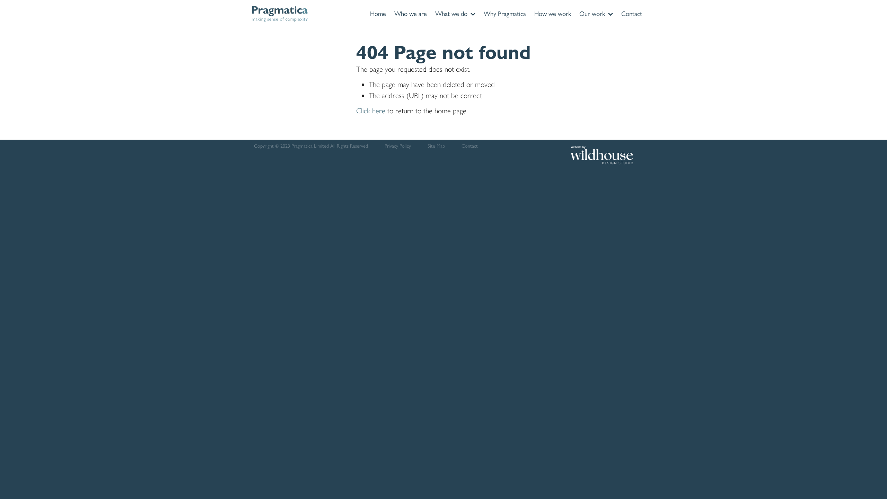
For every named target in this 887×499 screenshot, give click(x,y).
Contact (470, 146)
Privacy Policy (398, 146)
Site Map (436, 146)
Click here (370, 110)
